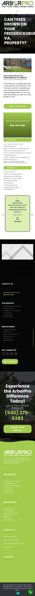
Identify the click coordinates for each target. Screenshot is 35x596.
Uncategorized (9, 189)
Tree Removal (8, 183)
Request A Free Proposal (17, 106)
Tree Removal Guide (10, 185)
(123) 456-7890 (8, 295)
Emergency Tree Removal (12, 310)
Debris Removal (8, 308)
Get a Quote (10, 361)
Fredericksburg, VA (9, 329)
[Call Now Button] (30, 592)
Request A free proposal (17, 428)
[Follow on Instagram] (15, 353)
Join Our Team (8, 550)
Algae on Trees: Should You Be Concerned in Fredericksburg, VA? (15, 162)
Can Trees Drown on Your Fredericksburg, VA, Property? (15, 77)
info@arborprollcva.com (16, 543)
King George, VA (8, 340)
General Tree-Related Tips (13, 174)
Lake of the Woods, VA (10, 334)
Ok (18, 593)
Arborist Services (9, 172)
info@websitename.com (11, 292)
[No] (33, 589)
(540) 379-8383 (17, 415)
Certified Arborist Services (12, 306)
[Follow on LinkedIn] (11, 353)
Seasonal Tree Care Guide (12, 178)
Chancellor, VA (8, 332)
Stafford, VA (7, 338)
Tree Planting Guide (19, 79)
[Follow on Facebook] (3, 353)
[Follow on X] (7, 353)
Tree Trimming (8, 317)
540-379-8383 (13, 540)
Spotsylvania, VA (8, 336)
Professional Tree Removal (13, 176)
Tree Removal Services (11, 187)
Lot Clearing (7, 313)
